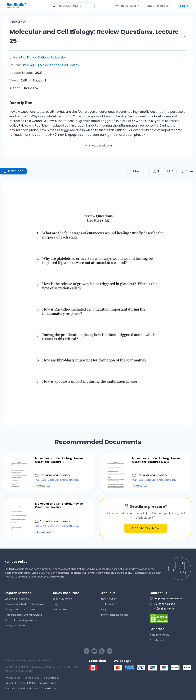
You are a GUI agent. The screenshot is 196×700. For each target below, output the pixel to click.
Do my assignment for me (20, 609)
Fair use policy (51, 677)
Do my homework (15, 625)
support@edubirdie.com (49, 576)
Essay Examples (62, 598)
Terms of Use (31, 677)
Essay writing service (17, 598)
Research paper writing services (23, 614)
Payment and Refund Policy (21, 688)
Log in (184, 6)
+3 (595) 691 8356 (164, 604)
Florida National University (46, 57)
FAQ (103, 609)
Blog (55, 604)
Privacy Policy (12, 677)
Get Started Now (145, 528)
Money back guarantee (114, 614)
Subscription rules (15, 683)
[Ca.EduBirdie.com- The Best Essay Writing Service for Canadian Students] (93, 669)
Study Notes (60, 609)
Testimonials (108, 604)
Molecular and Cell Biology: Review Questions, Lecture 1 (59, 505)
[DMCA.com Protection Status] (170, 618)
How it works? (109, 598)
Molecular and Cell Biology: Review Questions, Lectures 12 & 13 (156, 460)
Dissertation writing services (21, 620)
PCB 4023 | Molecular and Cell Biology (51, 65)
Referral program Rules (42, 683)
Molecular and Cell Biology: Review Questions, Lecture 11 (59, 460)
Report (140, 171)
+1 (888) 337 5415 (164, 608)
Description (20, 102)
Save (189, 171)
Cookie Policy (48, 688)
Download (15, 171)
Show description (100, 145)
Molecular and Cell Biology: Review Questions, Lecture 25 (94, 36)
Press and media (159, 634)
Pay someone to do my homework (25, 604)
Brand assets (157, 640)
